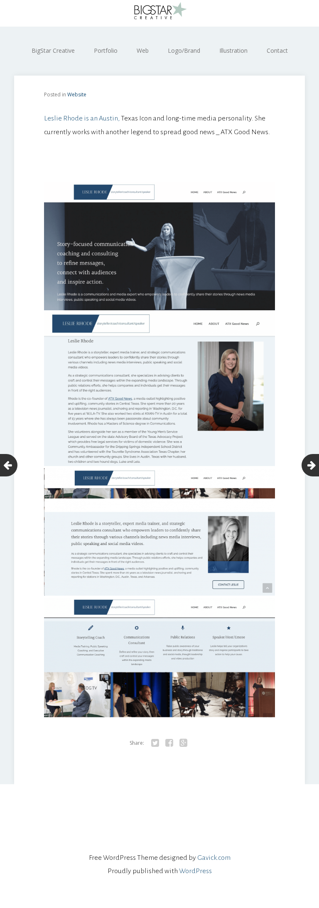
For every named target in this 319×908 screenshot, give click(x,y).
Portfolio (106, 50)
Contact (277, 50)
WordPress (195, 871)
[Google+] (183, 743)
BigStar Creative (53, 50)
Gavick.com (214, 857)
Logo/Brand (184, 50)
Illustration (233, 50)
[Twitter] (155, 743)
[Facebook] (169, 743)
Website (76, 94)
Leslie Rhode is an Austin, (82, 118)
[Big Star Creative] (159, 13)
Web (143, 50)
